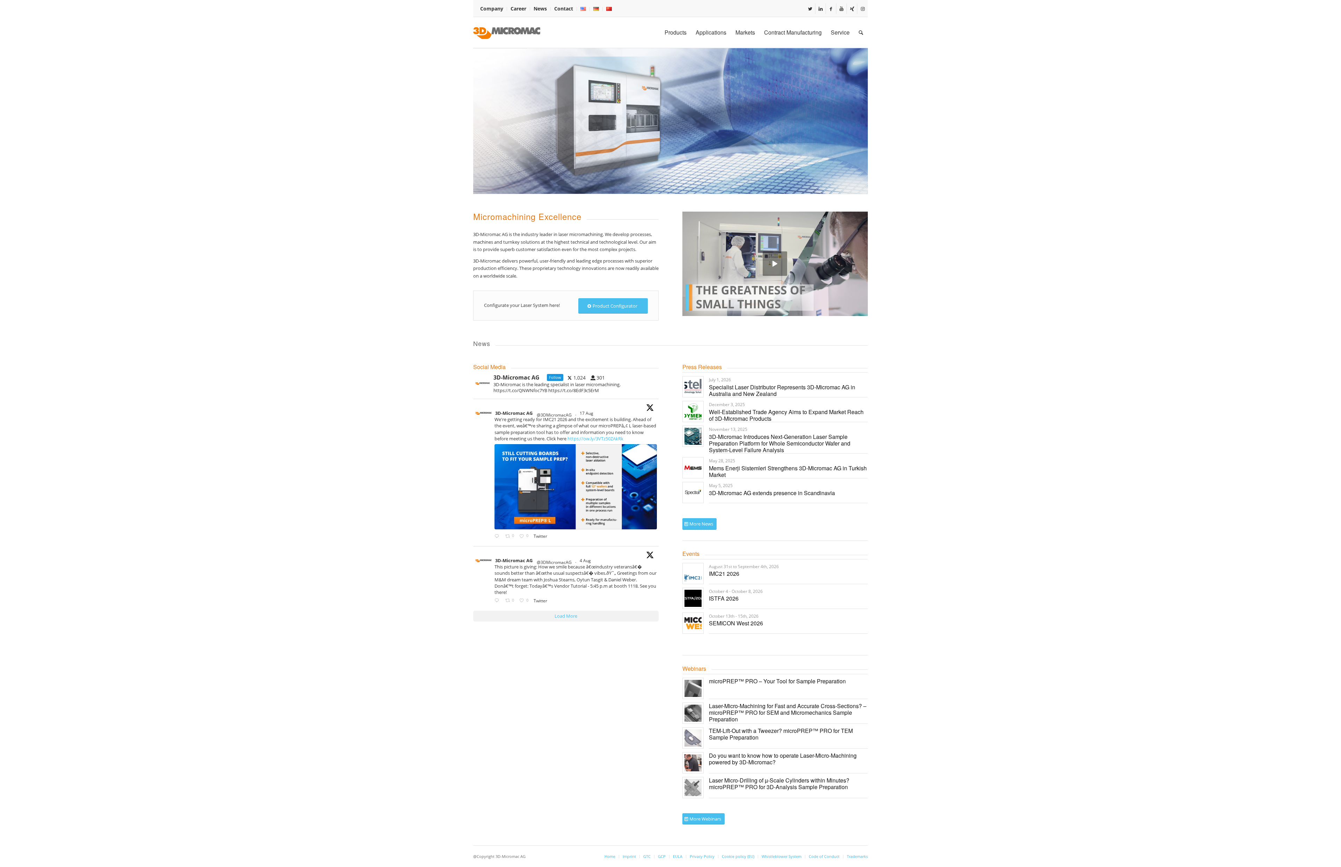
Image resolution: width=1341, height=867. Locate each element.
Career (518, 8)
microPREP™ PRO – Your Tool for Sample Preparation (777, 681)
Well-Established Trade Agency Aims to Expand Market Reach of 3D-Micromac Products (786, 415)
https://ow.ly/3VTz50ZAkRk (595, 438)
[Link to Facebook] (831, 8)
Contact (563, 8)
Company (491, 8)
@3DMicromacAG (554, 415)
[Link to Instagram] (862, 8)
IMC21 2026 (724, 574)
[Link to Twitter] (810, 8)
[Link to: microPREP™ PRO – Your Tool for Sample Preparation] (693, 688)
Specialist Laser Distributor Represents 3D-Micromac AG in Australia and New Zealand (782, 390)
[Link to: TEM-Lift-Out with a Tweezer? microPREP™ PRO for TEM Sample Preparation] (693, 738)
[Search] (861, 32)
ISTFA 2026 (724, 598)
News (540, 8)
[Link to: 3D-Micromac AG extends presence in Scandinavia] (693, 492)
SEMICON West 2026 (736, 623)
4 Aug (586, 561)
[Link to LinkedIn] (820, 8)
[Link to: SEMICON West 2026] (693, 623)
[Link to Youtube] (841, 8)
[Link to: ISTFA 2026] (693, 598)
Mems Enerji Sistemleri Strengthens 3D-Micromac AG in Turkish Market (788, 471)
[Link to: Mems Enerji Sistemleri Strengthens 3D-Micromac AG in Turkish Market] (693, 467)
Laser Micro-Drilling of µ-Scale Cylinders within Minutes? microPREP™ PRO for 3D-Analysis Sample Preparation (779, 783)
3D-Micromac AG (514, 413)
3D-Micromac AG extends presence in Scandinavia (772, 493)
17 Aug (587, 413)
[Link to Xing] (852, 8)
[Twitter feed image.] (575, 486)
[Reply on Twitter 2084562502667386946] (498, 600)
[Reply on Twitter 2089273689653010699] (498, 536)
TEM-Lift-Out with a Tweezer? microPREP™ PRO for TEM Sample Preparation (781, 734)
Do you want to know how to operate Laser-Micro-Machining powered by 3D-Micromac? (783, 758)
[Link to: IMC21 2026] (693, 573)
